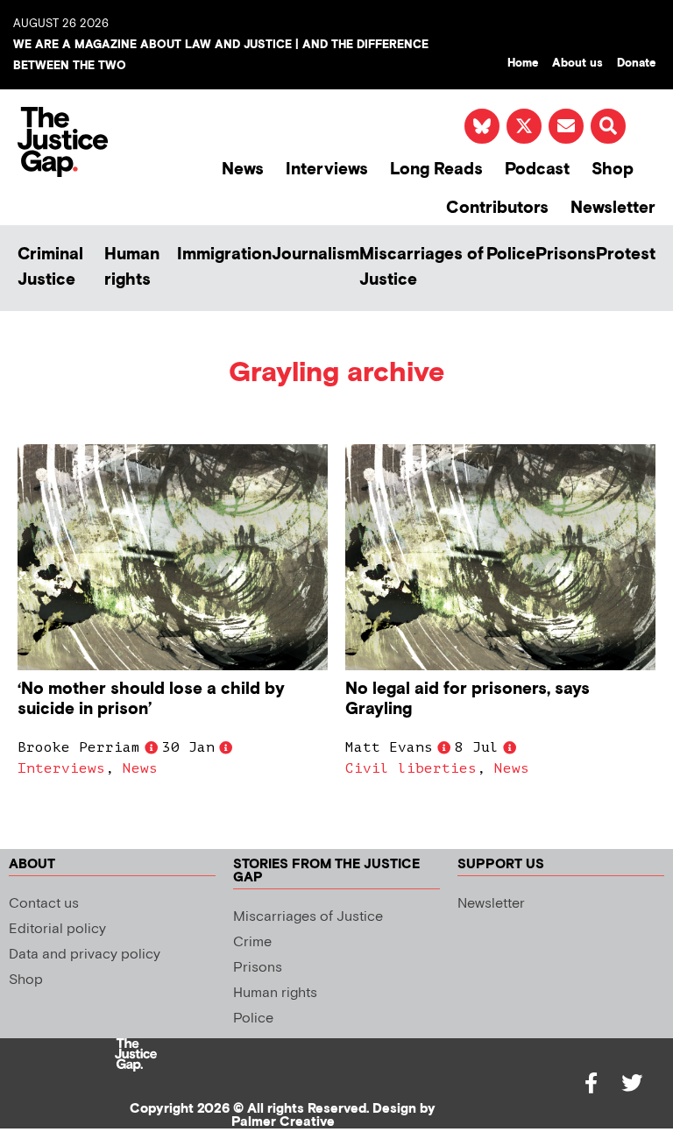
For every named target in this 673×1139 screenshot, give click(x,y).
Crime (252, 942)
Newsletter (612, 208)
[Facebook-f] (591, 1082)
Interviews (327, 169)
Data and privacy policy (84, 954)
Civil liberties (411, 768)
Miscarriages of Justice (421, 267)
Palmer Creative (283, 1122)
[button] (608, 126)
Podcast (537, 169)
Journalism (315, 254)
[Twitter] (631, 1082)
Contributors (497, 208)
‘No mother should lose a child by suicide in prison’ (151, 699)
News (243, 169)
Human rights (131, 267)
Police (510, 254)
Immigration (224, 254)
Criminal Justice (50, 267)
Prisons (565, 254)
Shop (613, 169)
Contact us (44, 904)
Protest (625, 254)
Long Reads (436, 169)
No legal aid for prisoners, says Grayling (467, 699)
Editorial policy (57, 929)
